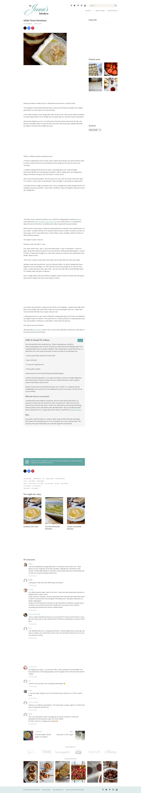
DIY (43, 478)
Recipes (88, 10)
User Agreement (58, 789)
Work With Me (113, 10)
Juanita (30, 589)
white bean (40, 481)
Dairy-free (32, 483)
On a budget (36, 486)
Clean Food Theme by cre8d (75, 789)
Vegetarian (64, 483)
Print (80, 340)
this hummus (37, 330)
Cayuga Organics (75, 410)
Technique (34, 488)
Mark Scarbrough (34, 614)
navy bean (31, 481)
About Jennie (100, 10)
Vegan (57, 483)
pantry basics (60, 478)
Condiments (37, 478)
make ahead (50, 478)
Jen (29, 681)
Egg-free (40, 483)
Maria (30, 690)
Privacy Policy (46, 789)
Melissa (78, 219)
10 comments (28, 23)
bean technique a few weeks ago (45, 222)
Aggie (30, 564)
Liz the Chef (32, 667)
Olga (70, 222)
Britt (29, 628)
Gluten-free (49, 483)
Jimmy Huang (33, 702)
